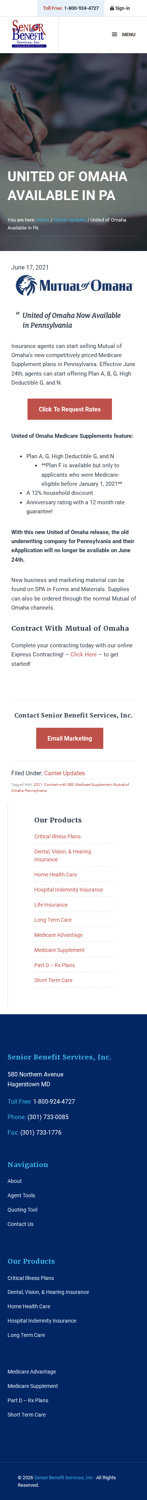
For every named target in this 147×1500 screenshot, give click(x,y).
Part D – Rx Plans (54, 965)
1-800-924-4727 (71, 8)
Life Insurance (50, 904)
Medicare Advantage (58, 934)
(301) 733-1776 (34, 1132)
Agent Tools (21, 1195)
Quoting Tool (22, 1209)
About (15, 1180)
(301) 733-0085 (38, 1117)
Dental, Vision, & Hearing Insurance (48, 1291)
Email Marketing (69, 738)
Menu (129, 34)
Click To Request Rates (70, 409)
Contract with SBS (59, 784)
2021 (38, 784)
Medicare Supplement (93, 784)
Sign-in (122, 8)
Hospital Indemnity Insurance (68, 889)
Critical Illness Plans (57, 836)
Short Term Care (53, 980)
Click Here (83, 654)
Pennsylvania (36, 790)
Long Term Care (53, 919)
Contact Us (21, 1223)
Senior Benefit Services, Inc (29, 37)
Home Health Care (55, 874)
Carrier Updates (64, 773)
